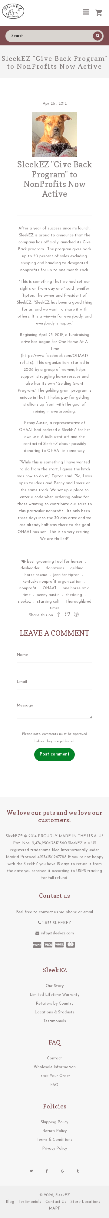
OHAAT (50, 588)
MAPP (55, 1208)
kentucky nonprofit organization (52, 582)
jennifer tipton (66, 575)
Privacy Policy (54, 1149)
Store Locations (85, 1202)
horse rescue (36, 575)
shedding (74, 595)
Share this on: (41, 615)
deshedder (30, 568)
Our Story (55, 986)
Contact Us (55, 1202)
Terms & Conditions (54, 1140)
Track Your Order (54, 1076)
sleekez (24, 602)
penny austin (48, 595)
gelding (77, 568)
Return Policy (54, 1131)
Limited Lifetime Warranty (54, 995)
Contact (54, 1058)
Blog (10, 1202)
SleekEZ (62, 1195)
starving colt (48, 602)
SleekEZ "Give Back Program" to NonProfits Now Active (54, 179)
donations (55, 568)
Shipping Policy (54, 1122)
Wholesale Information (55, 1067)
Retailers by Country (54, 1004)
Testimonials (54, 1021)
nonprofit (28, 588)
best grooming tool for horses (55, 562)
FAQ (54, 1085)
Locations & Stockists (54, 1012)
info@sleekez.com (57, 933)
